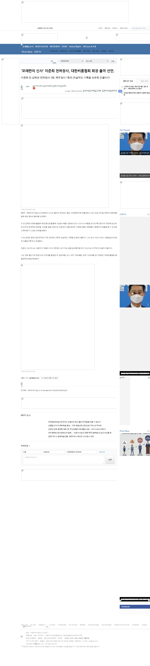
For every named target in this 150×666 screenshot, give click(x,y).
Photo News (27, 52)
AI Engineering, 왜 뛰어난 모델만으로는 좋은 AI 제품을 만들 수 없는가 (74, 422)
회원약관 (82, 625)
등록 (110, 460)
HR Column (95, 51)
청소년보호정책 (106, 625)
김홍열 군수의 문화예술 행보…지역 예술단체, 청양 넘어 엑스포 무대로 (75, 425)
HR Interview (64, 51)
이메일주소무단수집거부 (121, 625)
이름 (24, 452)
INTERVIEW (55, 46)
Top (47, 626)
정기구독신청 (73, 625)
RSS (29, 626)
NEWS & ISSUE (41, 46)
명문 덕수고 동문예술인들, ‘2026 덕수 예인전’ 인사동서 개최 (71, 436)
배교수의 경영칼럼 (75, 51)
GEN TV (37, 52)
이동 (112, 61)
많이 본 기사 (128, 81)
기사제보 (52, 625)
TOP (120, 91)
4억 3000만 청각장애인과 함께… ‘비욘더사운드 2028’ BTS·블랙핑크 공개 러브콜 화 (79, 433)
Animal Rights (75, 46)
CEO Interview (54, 51)
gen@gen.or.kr (34, 378)
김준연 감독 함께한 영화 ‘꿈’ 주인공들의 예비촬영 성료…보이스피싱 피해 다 (77, 429)
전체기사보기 (124, 28)
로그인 (100, 28)
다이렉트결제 (62, 625)
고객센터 (144, 625)
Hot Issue (111, 51)
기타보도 (104, 51)
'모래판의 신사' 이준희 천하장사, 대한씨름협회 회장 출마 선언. (68, 71)
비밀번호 (46, 452)
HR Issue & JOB (89, 46)
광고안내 (33, 625)
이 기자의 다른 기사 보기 (49, 378)
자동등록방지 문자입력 (74, 452)
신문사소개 (24, 625)
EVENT (64, 46)
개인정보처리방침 (93, 625)
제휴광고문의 (43, 625)
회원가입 (107, 28)
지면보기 (115, 28)
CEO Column (86, 51)
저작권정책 (135, 625)
